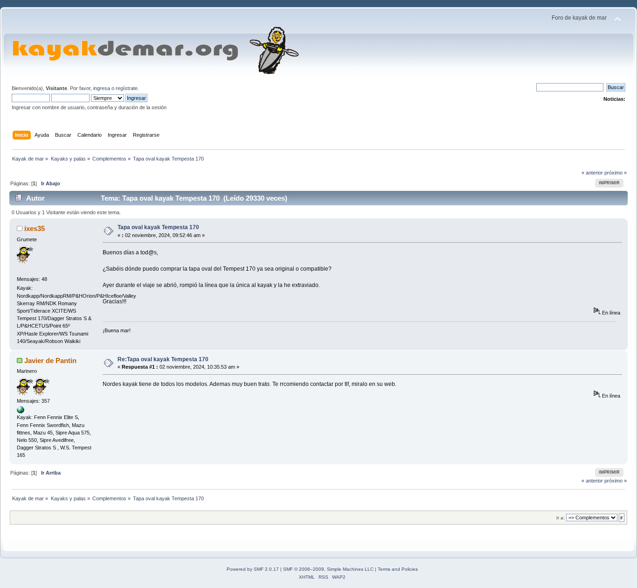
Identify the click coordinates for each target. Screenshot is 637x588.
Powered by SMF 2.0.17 (253, 569)
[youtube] (20, 411)
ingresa (101, 88)
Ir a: (560, 517)
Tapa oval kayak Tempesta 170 (158, 227)
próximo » (615, 172)
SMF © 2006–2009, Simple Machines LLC (328, 569)
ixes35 (34, 228)
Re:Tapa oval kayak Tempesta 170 (163, 359)
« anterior (592, 172)
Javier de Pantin (50, 360)
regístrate (127, 88)
